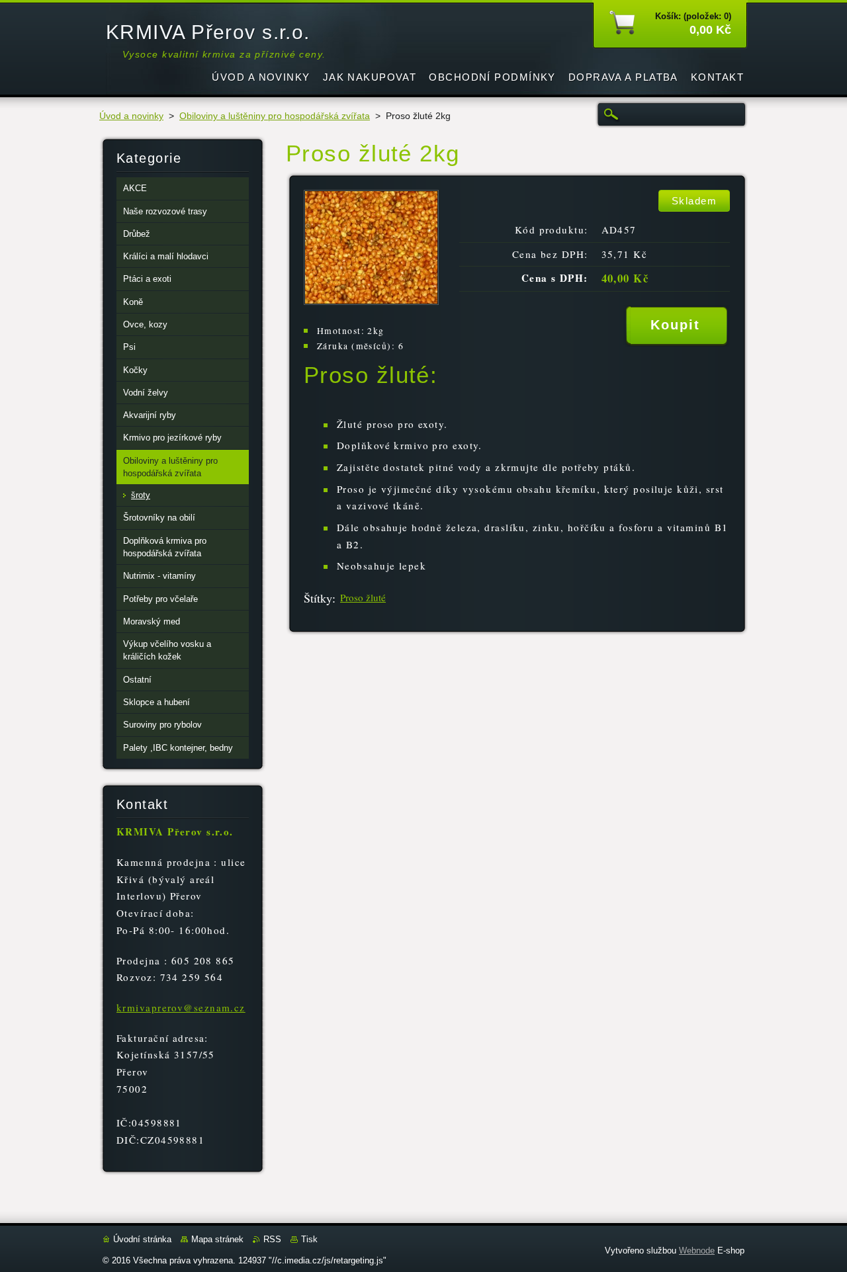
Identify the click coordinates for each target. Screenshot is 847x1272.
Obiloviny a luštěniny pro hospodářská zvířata (274, 116)
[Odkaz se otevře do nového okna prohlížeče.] (371, 301)
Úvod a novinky (131, 116)
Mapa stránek (217, 1239)
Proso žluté (363, 597)
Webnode (697, 1250)
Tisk (309, 1239)
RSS (272, 1239)
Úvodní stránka (142, 1239)
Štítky (318, 598)
